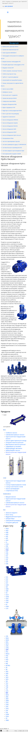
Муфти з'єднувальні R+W (8, 107)
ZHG (7, 708)
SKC (7, 675)
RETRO (8, 665)
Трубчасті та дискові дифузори (10, 77)
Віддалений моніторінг (13, 516)
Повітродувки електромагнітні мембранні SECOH (12, 57)
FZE (7, 560)
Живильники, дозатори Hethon (10, 46)
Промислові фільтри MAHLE (9, 98)
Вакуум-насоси (11, 497)
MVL (7, 642)
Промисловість (7, 493)
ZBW (7, 701)
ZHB (7, 705)
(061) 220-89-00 (9, 6)
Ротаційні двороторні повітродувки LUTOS (13, 64)
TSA (7, 685)
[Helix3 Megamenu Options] (7, 12)
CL (6, 542)
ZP (6, 718)
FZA (7, 552)
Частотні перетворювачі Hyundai (11, 141)
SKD (7, 677)
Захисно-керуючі (11, 513)
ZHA (7, 703)
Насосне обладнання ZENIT (9, 132)
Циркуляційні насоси (13, 450)
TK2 (7, 683)
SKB (7, 673)
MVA (7, 638)
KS (6, 604)
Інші (4, 509)
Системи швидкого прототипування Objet (13, 150)
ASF (7, 538)
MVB (7, 640)
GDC (7, 599)
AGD (7, 528)
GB (7, 587)
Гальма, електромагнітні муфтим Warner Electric (12, 84)
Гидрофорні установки (13, 446)
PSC (7, 658)
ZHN (7, 716)
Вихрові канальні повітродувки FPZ (11, 61)
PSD (7, 660)
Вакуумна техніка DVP (8, 67)
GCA (7, 595)
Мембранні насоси (7, 92)
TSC (7, 689)
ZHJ (7, 712)
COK (7, 544)
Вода (4, 429)
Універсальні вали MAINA (9, 101)
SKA (7, 671)
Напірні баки (10, 518)
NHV (7, 644)
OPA (7, 646)
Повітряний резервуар (13, 520)
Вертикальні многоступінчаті (16, 444)
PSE (7, 661)
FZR (7, 564)
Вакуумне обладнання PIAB (9, 104)
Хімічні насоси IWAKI (7, 89)
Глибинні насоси (11, 433)
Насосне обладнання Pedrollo (10, 126)
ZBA (7, 697)
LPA (7, 636)
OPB (7, 648)
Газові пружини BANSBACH (9, 52)
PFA (7, 652)
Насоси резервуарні (12, 489)
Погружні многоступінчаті (14, 442)
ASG (7, 540)
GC (7, 593)
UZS (7, 691)
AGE (7, 530)
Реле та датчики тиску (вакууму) (10, 113)
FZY (7, 583)
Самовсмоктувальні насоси (15, 435)
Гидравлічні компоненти (8, 116)
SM (7, 681)
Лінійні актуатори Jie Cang (9, 74)
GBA (7, 589)
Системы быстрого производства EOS (12, 147)
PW (7, 663)
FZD (7, 558)
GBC (7, 591)
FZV (7, 579)
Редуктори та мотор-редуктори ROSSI (12, 110)
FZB (7, 554)
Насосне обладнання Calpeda (10, 123)
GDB (7, 597)
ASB (7, 532)
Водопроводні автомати (14, 448)
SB (6, 669)
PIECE (7, 654)
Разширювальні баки (7, 138)
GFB (7, 600)
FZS (7, 577)
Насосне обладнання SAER (9, 129)
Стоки (4, 477)
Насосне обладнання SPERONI (10, 120)
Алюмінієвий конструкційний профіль (12, 80)
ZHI (7, 710)
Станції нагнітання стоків (14, 487)
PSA (7, 656)
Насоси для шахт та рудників (9, 95)
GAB (7, 585)
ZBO (7, 699)
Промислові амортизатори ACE (10, 49)
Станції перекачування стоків (16, 485)
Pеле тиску (9, 515)
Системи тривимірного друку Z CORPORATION (14, 144)
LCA (7, 608)
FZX (7, 581)
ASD (7, 534)
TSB (7, 687)
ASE (7, 536)
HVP (7, 602)
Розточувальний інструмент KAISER (11, 153)
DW (7, 546)
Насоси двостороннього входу (16, 440)
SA (6, 667)
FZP (7, 562)
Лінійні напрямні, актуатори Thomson (12, 71)
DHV (7, 548)
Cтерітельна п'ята (12, 490)
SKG (7, 679)
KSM (7, 606)
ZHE (7, 706)
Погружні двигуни (12, 522)
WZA (7, 695)
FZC (7, 556)
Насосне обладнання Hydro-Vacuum (11, 135)
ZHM (7, 714)
